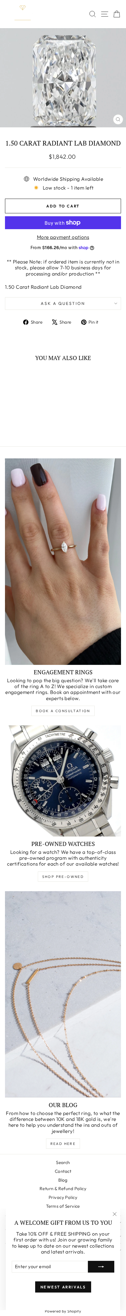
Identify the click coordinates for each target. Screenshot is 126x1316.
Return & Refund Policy (63, 1188)
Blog (63, 1180)
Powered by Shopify (63, 1311)
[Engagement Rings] (63, 561)
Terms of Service (63, 1206)
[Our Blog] (63, 994)
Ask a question (63, 303)
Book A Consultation (63, 711)
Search (63, 1162)
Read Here (63, 1143)
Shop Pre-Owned (63, 876)
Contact (63, 1171)
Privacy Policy (63, 1197)
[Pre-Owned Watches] (63, 780)
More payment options (63, 237)
